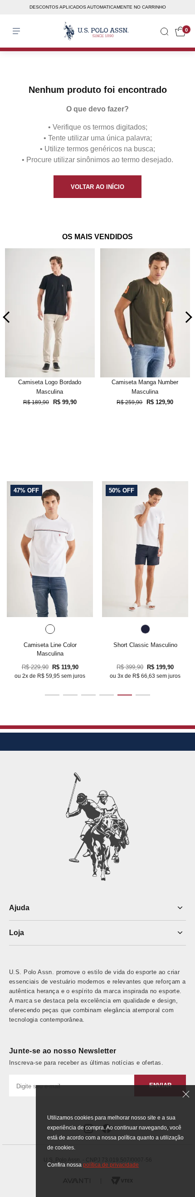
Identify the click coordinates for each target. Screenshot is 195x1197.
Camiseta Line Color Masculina (50, 649)
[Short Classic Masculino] (145, 549)
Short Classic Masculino (145, 645)
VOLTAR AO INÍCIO (97, 186)
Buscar (14, 22)
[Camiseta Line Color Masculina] (50, 549)
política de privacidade (111, 1165)
